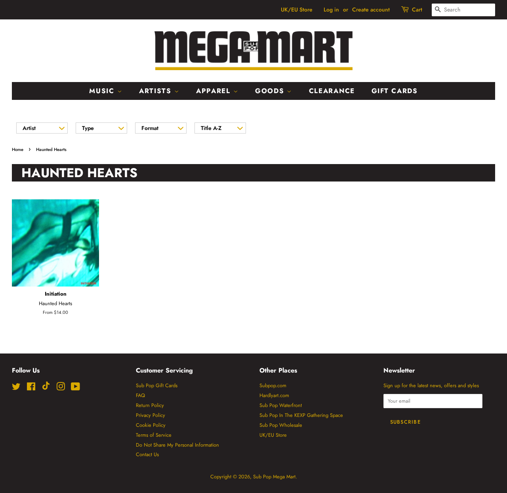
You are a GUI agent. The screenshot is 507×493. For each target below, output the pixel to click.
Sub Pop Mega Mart (274, 476)
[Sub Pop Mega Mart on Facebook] (31, 388)
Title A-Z (211, 128)
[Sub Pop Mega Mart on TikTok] (46, 388)
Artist (29, 128)
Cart (417, 9)
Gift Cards (395, 91)
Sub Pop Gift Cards (156, 385)
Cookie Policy (151, 425)
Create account (371, 9)
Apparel (214, 91)
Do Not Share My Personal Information (177, 445)
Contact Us (147, 454)
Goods (271, 91)
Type (88, 128)
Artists (156, 91)
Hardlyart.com (274, 395)
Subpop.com (272, 385)
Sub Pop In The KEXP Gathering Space (301, 415)
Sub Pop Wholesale (280, 425)
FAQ (140, 395)
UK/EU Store (297, 9)
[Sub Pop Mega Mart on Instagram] (60, 388)
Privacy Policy (150, 415)
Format (149, 128)
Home (17, 149)
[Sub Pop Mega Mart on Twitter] (16, 388)
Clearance (332, 91)
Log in (331, 9)
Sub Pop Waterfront (280, 405)
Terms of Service (154, 435)
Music (103, 91)
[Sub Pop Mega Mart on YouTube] (75, 388)
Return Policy (150, 405)
